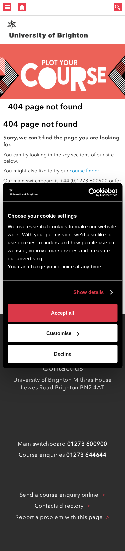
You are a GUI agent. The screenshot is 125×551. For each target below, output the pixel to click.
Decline (62, 353)
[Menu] (7, 7)
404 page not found (45, 106)
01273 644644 (86, 454)
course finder (84, 171)
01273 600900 (87, 443)
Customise (58, 333)
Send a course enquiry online (60, 494)
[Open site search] (118, 7)
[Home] (22, 7)
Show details (88, 292)
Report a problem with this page (59, 517)
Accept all (62, 312)
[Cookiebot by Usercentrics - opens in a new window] (89, 192)
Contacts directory (60, 505)
